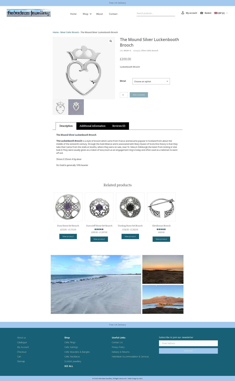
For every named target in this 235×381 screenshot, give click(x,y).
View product (68, 236)
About (99, 14)
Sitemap (21, 361)
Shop (85, 14)
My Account (23, 347)
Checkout (21, 351)
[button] (90, 14)
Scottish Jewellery (72, 361)
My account (191, 13)
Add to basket (139, 94)
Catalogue (22, 342)
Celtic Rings (70, 342)
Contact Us (117, 342)
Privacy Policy (118, 347)
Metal (123, 81)
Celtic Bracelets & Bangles (77, 351)
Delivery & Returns (121, 351)
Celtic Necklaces (72, 356)
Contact (113, 14)
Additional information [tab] (93, 126)
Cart (19, 356)
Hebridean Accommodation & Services (130, 356)
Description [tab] (66, 126)
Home (73, 14)
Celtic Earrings (71, 347)
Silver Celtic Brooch (69, 32)
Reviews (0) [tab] (118, 126)
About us (21, 337)
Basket (208, 13)
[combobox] (221, 13)
